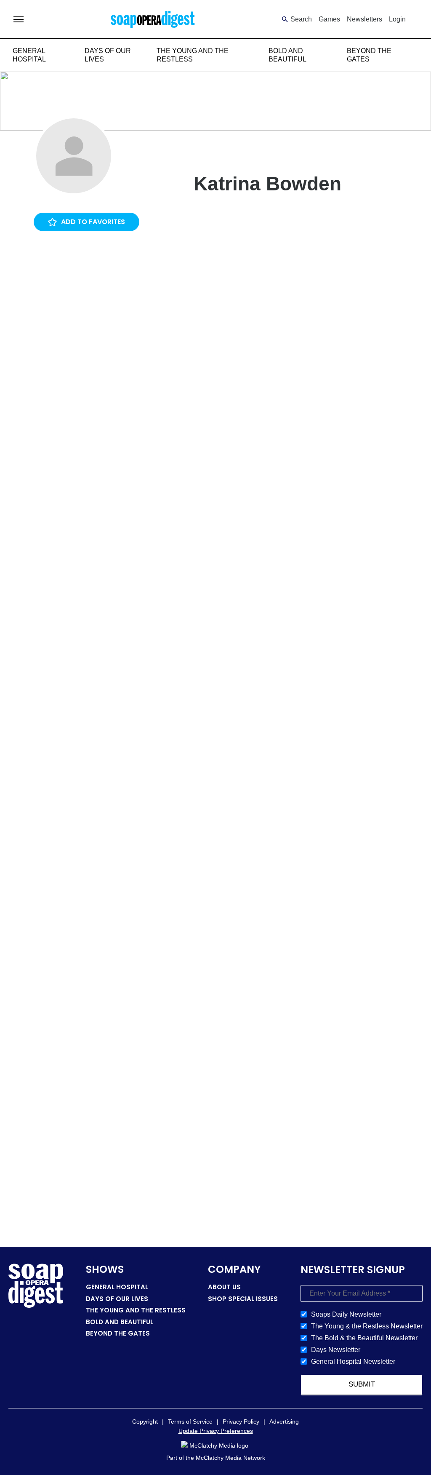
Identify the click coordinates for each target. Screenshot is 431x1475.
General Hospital (117, 1287)
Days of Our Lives (117, 1298)
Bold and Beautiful (119, 1321)
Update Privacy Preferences (215, 1430)
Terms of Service (190, 1421)
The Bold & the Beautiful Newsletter (364, 1337)
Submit (362, 1384)
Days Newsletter (335, 1349)
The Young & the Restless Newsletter (367, 1326)
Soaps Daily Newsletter (346, 1314)
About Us (224, 1287)
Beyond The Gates (118, 1333)
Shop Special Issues (243, 1298)
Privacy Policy (241, 1421)
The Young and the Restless (136, 1310)
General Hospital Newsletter (353, 1361)
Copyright (145, 1421)
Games (329, 19)
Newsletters (364, 19)
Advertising (284, 1421)
